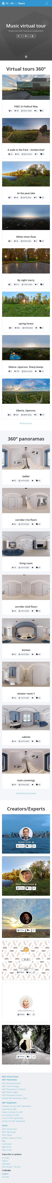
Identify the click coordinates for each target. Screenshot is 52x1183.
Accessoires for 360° (10, 1115)
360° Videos (7, 1135)
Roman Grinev (24, 842)
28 (21, 36)
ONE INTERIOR (24, 968)
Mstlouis (25, 1052)
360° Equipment (9, 1102)
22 (28, 36)
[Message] (34, 846)
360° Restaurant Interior (12, 1095)
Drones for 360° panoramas (13, 1121)
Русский (5, 1177)
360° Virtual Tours (10, 1076)
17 (29, 846)
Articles (5, 1138)
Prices (19, 1138)
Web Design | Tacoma (11, 1166)
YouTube (5, 1158)
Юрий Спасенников (25, 884)
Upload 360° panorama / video (14, 1098)
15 (29, 888)
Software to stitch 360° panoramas (16, 1106)
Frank (24, 926)
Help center (7, 1150)
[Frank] (26, 147)
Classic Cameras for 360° (12, 1112)
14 (43, 415)
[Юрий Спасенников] (26, 190)
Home (4, 1125)
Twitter (5, 1161)
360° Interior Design (10, 1086)
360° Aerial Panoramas (11, 1083)
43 (39, 785)
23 (29, 972)
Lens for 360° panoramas (12, 1118)
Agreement (6, 1147)
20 (42, 241)
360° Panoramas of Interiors (13, 1089)
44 (39, 654)
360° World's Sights (10, 1092)
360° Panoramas (9, 1079)
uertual (15, 3)
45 (39, 480)
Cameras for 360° (9, 1109)
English (5, 1174)
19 (42, 371)
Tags (3, 1141)
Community (6, 1144)
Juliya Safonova (25, 1010)
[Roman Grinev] (26, 103)
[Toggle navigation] (47, 3)
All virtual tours (26, 423)
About (12, 1138)
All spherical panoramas (26, 793)
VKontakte (6, 1164)
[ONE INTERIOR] (26, 473)
